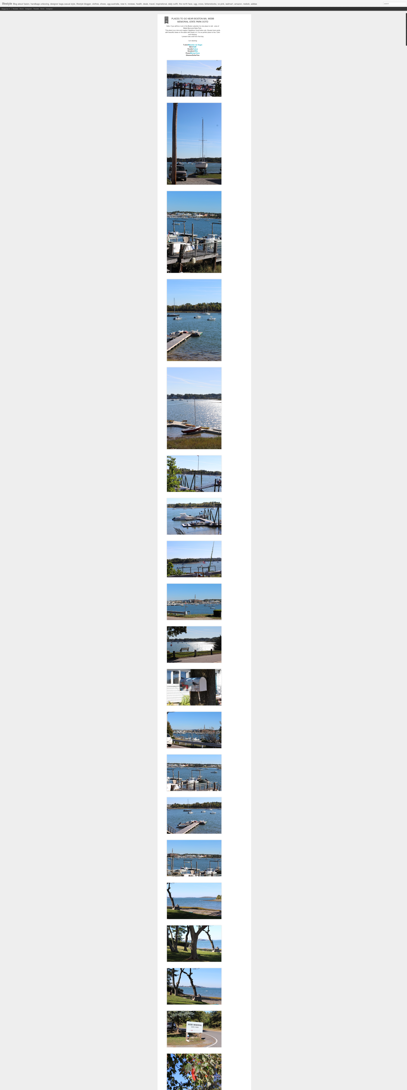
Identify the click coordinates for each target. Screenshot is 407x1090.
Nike (196, 51)
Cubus (195, 49)
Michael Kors (195, 53)
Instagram (28, 9)
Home (22, 9)
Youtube (15, 9)
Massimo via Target (195, 45)
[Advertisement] (232, 50)
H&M (194, 47)
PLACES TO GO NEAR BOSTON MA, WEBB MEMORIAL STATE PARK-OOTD (192, 20)
